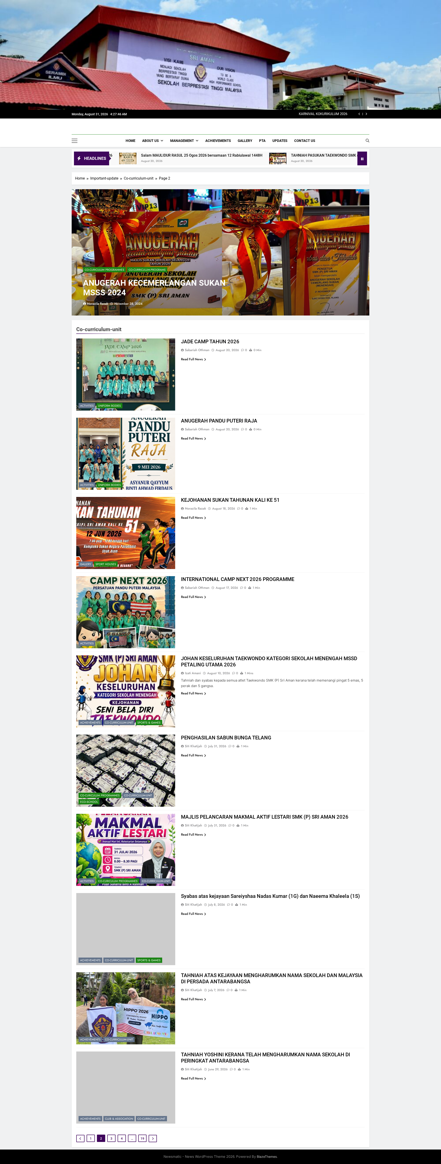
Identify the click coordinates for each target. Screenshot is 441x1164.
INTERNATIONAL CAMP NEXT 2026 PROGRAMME (237, 579)
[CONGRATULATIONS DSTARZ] (299, 158)
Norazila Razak (97, 303)
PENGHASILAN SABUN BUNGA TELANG (226, 738)
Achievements (218, 141)
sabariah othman (197, 350)
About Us (150, 141)
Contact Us (304, 141)
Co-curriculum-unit (119, 723)
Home (130, 141)
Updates (279, 141)
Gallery (245, 141)
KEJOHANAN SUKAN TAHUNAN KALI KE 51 (230, 500)
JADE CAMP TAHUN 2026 (210, 341)
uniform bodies (109, 406)
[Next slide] (366, 114)
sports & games (149, 723)
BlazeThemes (267, 1156)
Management (182, 141)
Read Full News (192, 359)
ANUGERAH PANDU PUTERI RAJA (219, 421)
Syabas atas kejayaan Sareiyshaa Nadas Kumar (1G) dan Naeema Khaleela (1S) (270, 896)
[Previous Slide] (359, 114)
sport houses (106, 564)
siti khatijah (193, 746)
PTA (262, 141)
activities (87, 406)
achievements (90, 723)
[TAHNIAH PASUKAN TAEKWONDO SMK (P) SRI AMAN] (181, 158)
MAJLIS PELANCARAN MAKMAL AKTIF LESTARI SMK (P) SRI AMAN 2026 (264, 817)
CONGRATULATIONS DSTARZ (337, 155)
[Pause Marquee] (362, 158)
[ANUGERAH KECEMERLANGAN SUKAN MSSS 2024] (220, 252)
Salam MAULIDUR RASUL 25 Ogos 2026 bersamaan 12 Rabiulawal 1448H (291, 114)
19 (142, 1138)
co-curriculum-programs (147, 270)
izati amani (193, 673)
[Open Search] (367, 140)
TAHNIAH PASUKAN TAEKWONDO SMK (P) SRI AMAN (239, 155)
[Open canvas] (74, 141)
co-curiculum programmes (104, 270)
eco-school (89, 802)
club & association (119, 1119)
